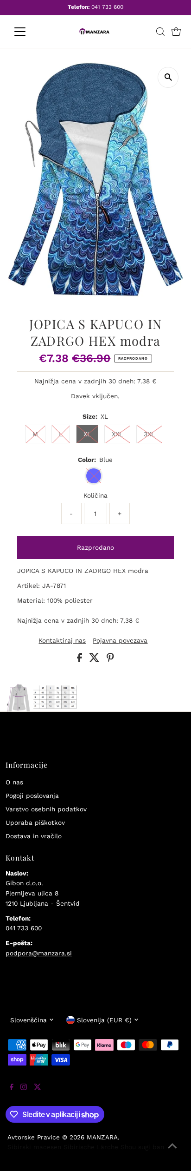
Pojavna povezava (120, 641)
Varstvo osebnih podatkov (46, 809)
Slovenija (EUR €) (104, 1020)
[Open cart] (176, 31)
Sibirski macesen (34, 1147)
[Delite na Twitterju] (95, 660)
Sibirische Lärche (91, 1147)
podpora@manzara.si (39, 953)
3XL (149, 434)
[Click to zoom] (168, 77)
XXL (117, 434)
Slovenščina (28, 1020)
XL (87, 434)
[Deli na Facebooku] (80, 660)
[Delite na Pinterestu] (110, 660)
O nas (14, 782)
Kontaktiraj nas (62, 641)
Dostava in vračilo (34, 836)
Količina (95, 495)
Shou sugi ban (142, 1147)
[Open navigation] (28, 31)
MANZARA (102, 1137)
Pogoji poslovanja (32, 795)
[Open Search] (160, 31)
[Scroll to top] (172, 1152)
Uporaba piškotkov (35, 822)
